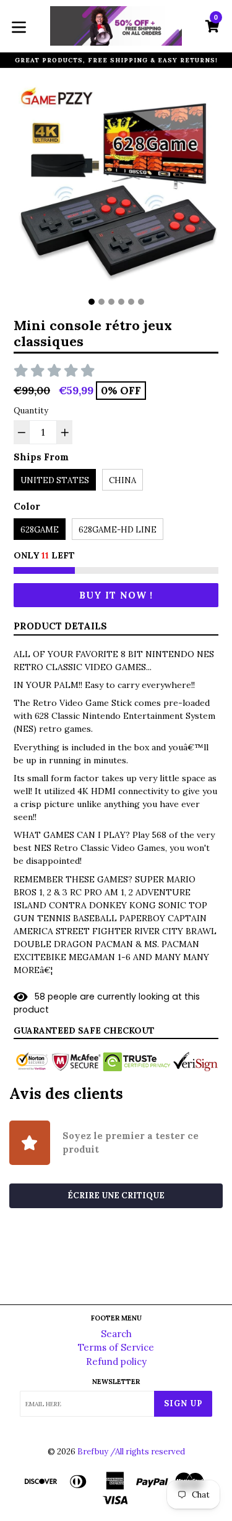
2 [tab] (101, 302)
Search (116, 1334)
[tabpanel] (116, 187)
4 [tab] (121, 302)
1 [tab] (91, 302)
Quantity (31, 410)
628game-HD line (118, 529)
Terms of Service (116, 1347)
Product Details (60, 626)
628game (39, 529)
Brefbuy (92, 1451)
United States (54, 480)
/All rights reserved (147, 1451)
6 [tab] (141, 302)
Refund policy (116, 1361)
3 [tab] (111, 302)
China (122, 480)
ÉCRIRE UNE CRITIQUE (116, 1195)
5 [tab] (131, 302)
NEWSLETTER (116, 1382)
